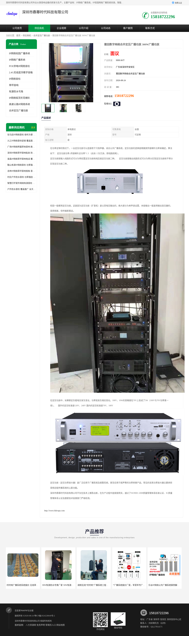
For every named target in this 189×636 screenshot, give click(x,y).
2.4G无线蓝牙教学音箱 (21, 72)
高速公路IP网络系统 (19, 104)
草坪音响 (13, 85)
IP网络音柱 (15, 79)
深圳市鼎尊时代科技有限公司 (27, 621)
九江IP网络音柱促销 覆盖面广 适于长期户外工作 (21, 141)
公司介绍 (83, 28)
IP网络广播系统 (17, 60)
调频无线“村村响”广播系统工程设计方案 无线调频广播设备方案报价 (109, 585)
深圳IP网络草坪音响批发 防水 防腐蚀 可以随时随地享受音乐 (21, 153)
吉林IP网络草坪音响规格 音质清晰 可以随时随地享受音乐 (21, 171)
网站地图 (60, 625)
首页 (18, 35)
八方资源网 (31, 625)
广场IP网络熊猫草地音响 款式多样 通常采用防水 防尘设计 (21, 147)
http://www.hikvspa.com (54, 511)
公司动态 (105, 28)
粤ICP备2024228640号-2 (44, 616)
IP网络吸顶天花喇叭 (19, 98)
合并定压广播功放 (41, 35)
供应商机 (39, 28)
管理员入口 (50, 625)
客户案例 (128, 28)
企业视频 (61, 28)
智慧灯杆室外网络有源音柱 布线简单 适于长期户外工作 (21, 183)
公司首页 (17, 28)
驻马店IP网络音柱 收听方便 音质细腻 (21, 135)
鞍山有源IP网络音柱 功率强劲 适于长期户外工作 (21, 165)
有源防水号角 (16, 91)
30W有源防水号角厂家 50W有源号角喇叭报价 (63, 585)
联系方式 (150, 28)
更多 (33, 127)
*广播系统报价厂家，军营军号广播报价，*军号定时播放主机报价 (143, 585)
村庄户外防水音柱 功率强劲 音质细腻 (21, 177)
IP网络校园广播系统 (19, 53)
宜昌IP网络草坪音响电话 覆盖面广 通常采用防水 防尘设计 (21, 159)
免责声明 (41, 625)
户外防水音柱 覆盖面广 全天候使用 (21, 189)
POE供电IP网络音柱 (19, 66)
